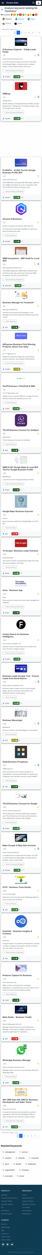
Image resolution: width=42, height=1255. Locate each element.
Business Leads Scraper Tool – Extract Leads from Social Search (21, 677)
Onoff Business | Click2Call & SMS (19, 386)
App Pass (4, 1195)
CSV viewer (26, 1207)
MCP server (5, 1210)
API (2, 1207)
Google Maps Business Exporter (18, 511)
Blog (2, 1230)
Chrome (8, 19)
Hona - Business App (13, 590)
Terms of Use (5, 1237)
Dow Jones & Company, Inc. (12, 643)
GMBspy (6, 93)
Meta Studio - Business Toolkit (17, 1017)
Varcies (5, 518)
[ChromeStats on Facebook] (7, 1244)
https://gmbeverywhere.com (12, 268)
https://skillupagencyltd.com (12, 1024)
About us (4, 1224)
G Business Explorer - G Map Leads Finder (19, 50)
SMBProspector (8, 769)
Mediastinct (6, 727)
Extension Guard (6, 1201)
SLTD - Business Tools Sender (17, 887)
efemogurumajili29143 (10, 309)
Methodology (5, 1227)
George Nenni (7, 100)
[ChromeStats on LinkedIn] (3, 1244)
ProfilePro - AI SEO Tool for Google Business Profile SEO (19, 171)
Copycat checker (28, 1201)
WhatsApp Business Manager (17, 1060)
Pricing (24, 1195)
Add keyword (26, 1214)
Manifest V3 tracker (28, 1204)
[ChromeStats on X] (12, 1244)
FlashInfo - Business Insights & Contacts (17, 932)
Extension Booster (7, 1204)
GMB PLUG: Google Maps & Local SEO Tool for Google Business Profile (20, 468)
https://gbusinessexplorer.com (13, 59)
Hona (4, 597)
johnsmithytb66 (8, 558)
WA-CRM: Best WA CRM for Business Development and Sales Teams (20, 1100)
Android (21, 19)
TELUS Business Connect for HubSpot (21, 430)
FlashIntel (6, 940)
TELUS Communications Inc (12, 810)
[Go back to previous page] (2, 9)
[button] (3, 3)
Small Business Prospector (15, 762)
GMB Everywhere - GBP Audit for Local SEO (21, 259)
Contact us (4, 1233)
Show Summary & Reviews (14, 70)
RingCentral (6, 437)
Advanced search (28, 1198)
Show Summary (11, 235)
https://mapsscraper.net (11, 852)
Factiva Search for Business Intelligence (16, 635)
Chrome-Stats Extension (9, 1198)
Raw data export (6, 1214)
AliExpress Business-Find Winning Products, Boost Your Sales (19, 345)
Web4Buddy (7, 476)
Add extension (27, 1210)
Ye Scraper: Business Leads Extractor (20, 550)
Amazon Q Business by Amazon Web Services (18, 226)
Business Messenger (12, 720)
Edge (32, 19)
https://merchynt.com (10, 179)
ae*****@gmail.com (9, 354)
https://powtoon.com (10, 982)
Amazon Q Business (12, 219)
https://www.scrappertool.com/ (13, 685)
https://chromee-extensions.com (13, 1067)
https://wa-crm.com (9, 1109)
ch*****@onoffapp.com (10, 393)
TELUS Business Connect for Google (20, 803)
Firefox (8, 23)
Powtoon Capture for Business (17, 975)
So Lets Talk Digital (9, 894)
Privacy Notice (6, 1240)
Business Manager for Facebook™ (18, 302)
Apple (19, 23)
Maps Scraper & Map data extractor (19, 845)
